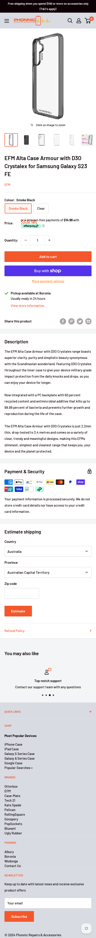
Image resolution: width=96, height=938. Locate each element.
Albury (9, 852)
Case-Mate (12, 796)
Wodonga (11, 861)
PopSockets (13, 824)
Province (11, 562)
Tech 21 (9, 800)
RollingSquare (14, 814)
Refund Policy (14, 631)
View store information (27, 306)
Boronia (10, 856)
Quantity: (11, 240)
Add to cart (48, 256)
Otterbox (10, 786)
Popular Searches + (18, 768)
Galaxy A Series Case (19, 758)
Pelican (9, 810)
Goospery (11, 819)
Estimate (18, 611)
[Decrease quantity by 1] (25, 240)
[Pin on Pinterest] (71, 321)
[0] (88, 20)
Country (10, 541)
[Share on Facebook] (63, 321)
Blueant (10, 828)
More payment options (48, 281)
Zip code (10, 584)
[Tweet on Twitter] (80, 321)
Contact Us (12, 866)
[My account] (79, 20)
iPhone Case (13, 744)
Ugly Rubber (13, 833)
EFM (7, 185)
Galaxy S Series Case (19, 754)
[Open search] (70, 20)
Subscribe (19, 916)
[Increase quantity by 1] (49, 240)
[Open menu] (6, 21)
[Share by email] (88, 321)
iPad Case (11, 749)
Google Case (13, 763)
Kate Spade (12, 805)
